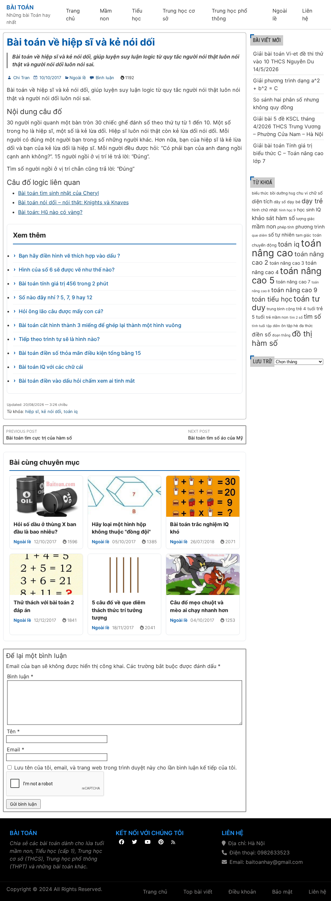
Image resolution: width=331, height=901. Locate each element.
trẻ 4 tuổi (305, 308)
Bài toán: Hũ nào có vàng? (50, 212)
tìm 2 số (296, 317)
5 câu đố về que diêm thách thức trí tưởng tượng (118, 609)
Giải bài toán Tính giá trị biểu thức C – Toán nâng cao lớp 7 (288, 153)
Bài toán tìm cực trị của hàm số (39, 437)
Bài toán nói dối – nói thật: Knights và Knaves (73, 202)
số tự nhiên (281, 235)
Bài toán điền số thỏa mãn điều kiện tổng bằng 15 (80, 353)
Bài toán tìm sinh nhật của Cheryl (58, 193)
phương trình (310, 227)
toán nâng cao (286, 248)
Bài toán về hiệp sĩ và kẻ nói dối (81, 42)
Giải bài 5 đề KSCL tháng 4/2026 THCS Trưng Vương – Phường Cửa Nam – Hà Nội (288, 126)
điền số (261, 334)
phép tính (285, 227)
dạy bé (293, 201)
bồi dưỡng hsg (282, 193)
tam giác (303, 235)
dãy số (280, 202)
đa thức (306, 325)
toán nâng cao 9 (294, 290)
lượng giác (305, 219)
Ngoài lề (279, 14)
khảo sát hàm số (273, 218)
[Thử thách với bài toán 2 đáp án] (46, 574)
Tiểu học (137, 14)
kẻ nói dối (51, 411)
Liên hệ (307, 14)
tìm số (312, 316)
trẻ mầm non (277, 317)
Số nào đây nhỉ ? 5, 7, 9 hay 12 (55, 297)
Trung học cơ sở (179, 14)
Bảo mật (282, 891)
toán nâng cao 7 (293, 281)
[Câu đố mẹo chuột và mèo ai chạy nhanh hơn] (202, 574)
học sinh (306, 209)
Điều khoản (242, 891)
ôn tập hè (289, 325)
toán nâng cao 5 (287, 275)
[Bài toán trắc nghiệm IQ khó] (202, 496)
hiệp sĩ (32, 411)
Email (15, 749)
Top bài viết (197, 891)
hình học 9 (287, 210)
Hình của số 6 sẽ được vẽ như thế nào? (66, 269)
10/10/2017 (50, 77)
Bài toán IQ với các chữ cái (51, 367)
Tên (13, 731)
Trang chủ (73, 14)
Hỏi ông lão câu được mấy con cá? (61, 311)
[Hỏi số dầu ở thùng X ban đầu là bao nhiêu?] (46, 496)
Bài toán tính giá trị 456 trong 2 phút (63, 283)
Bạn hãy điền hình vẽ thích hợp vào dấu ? (69, 255)
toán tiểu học (272, 299)
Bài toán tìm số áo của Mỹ (215, 437)
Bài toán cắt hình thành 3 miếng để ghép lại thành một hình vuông (100, 325)
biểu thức (260, 193)
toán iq (71, 411)
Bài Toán (20, 7)
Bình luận (105, 77)
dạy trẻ (312, 201)
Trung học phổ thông (229, 14)
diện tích (262, 201)
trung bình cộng (281, 309)
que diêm (259, 235)
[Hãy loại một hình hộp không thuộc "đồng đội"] (124, 496)
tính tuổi (258, 326)
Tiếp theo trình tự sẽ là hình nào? (59, 339)
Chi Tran (21, 77)
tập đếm (273, 326)
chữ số (316, 193)
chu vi (302, 193)
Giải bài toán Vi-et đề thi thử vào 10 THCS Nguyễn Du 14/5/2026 (288, 61)
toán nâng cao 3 (287, 263)
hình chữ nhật (265, 209)
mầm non (264, 226)
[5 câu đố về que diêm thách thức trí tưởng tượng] (124, 574)
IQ (318, 210)
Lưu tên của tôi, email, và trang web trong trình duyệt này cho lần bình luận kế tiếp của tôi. (125, 767)
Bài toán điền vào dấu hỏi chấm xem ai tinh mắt (77, 380)
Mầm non (106, 14)
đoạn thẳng (281, 335)
